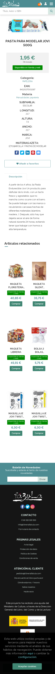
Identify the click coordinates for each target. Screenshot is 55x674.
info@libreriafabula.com (28, 525)
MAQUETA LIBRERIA (16, 350)
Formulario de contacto (28, 529)
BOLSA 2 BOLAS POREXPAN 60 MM (39, 350)
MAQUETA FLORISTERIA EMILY (15, 286)
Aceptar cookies (27, 666)
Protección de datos (28, 549)
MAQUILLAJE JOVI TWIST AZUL (16, 415)
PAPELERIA (27, 81)
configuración (27, 657)
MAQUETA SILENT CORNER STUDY (39, 286)
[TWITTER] (27, 506)
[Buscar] (51, 11)
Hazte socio (29, 591)
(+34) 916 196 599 (28, 520)
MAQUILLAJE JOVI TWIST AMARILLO (39, 415)
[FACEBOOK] (22, 506)
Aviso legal (28, 545)
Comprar (16, 304)
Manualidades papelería (27, 97)
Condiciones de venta (28, 558)
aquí (30, 653)
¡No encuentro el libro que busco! (28, 578)
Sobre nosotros (28, 587)
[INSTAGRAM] (32, 506)
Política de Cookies (29, 554)
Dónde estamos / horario (29, 582)
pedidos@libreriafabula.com (28, 573)
